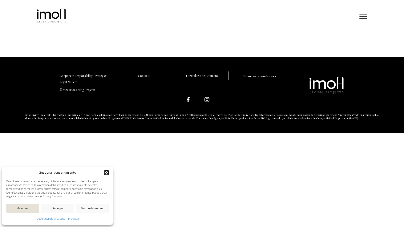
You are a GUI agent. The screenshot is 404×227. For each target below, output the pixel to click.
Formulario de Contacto (202, 76)
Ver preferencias (92, 208)
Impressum (74, 218)
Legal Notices (68, 82)
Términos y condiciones (259, 76)
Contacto (144, 76)
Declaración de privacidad (51, 218)
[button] (106, 172)
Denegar (57, 208)
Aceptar (22, 208)
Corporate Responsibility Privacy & (83, 76)
